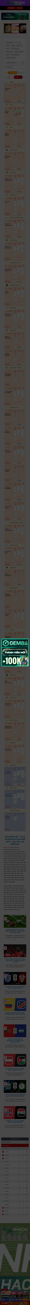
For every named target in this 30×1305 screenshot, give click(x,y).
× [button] (26, 641)
